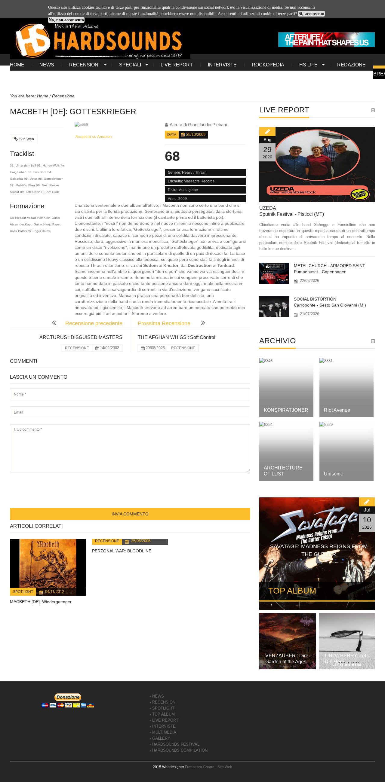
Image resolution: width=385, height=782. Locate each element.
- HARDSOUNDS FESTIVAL (174, 744)
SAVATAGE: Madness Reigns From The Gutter (319, 550)
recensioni (84, 64)
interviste (222, 64)
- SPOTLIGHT (162, 708)
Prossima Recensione (165, 323)
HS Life (308, 64)
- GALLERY (160, 738)
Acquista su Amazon (93, 136)
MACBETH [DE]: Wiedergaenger (41, 601)
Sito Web (26, 139)
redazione (351, 64)
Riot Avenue (337, 410)
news (46, 64)
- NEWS (157, 696)
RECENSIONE (77, 348)
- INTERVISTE (163, 726)
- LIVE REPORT (164, 720)
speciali (130, 64)
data (171, 135)
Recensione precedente (93, 323)
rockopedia (268, 64)
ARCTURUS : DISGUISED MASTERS (80, 337)
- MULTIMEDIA (163, 732)
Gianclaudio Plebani (207, 124)
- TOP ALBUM (162, 714)
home (17, 64)
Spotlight (23, 592)
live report (177, 64)
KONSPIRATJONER (286, 410)
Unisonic (333, 473)
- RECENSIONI (163, 702)
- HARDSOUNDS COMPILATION (179, 750)
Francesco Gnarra (199, 767)
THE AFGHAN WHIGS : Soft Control (176, 337)
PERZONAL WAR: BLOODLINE (121, 550)
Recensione (107, 541)
